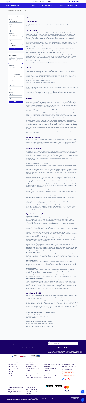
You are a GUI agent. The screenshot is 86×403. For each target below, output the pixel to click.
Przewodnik (19, 10)
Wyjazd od (11, 28)
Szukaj (16, 49)
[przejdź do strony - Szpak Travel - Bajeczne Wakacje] (12, 5)
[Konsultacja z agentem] (82, 400)
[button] (12, 365)
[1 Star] (15, 76)
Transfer (10, 87)
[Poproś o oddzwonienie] (82, 391)
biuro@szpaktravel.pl (67, 369)
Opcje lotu (11, 83)
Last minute (69, 5)
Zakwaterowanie (12, 70)
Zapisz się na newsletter (63, 347)
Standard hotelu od (18, 74)
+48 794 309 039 (75, 1)
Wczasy (33, 5)
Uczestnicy (11, 43)
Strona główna (11, 10)
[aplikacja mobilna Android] (49, 387)
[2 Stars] (16, 76)
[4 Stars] (20, 76)
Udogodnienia (11, 92)
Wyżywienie (11, 65)
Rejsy (76, 5)
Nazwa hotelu (11, 78)
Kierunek (10, 19)
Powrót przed (11, 33)
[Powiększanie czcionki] (7, 2)
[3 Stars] (18, 76)
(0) (50, 1)
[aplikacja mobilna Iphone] (58, 387)
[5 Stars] (22, 76)
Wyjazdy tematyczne (49, 5)
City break (41, 5)
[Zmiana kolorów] (10, 2)
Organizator (11, 96)
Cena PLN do (19, 57)
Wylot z (10, 24)
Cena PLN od (11, 57)
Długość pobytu (12, 38)
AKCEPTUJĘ (75, 398)
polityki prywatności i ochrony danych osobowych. (25, 399)
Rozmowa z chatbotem (70, 375)
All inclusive (60, 5)
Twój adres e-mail (51, 341)
